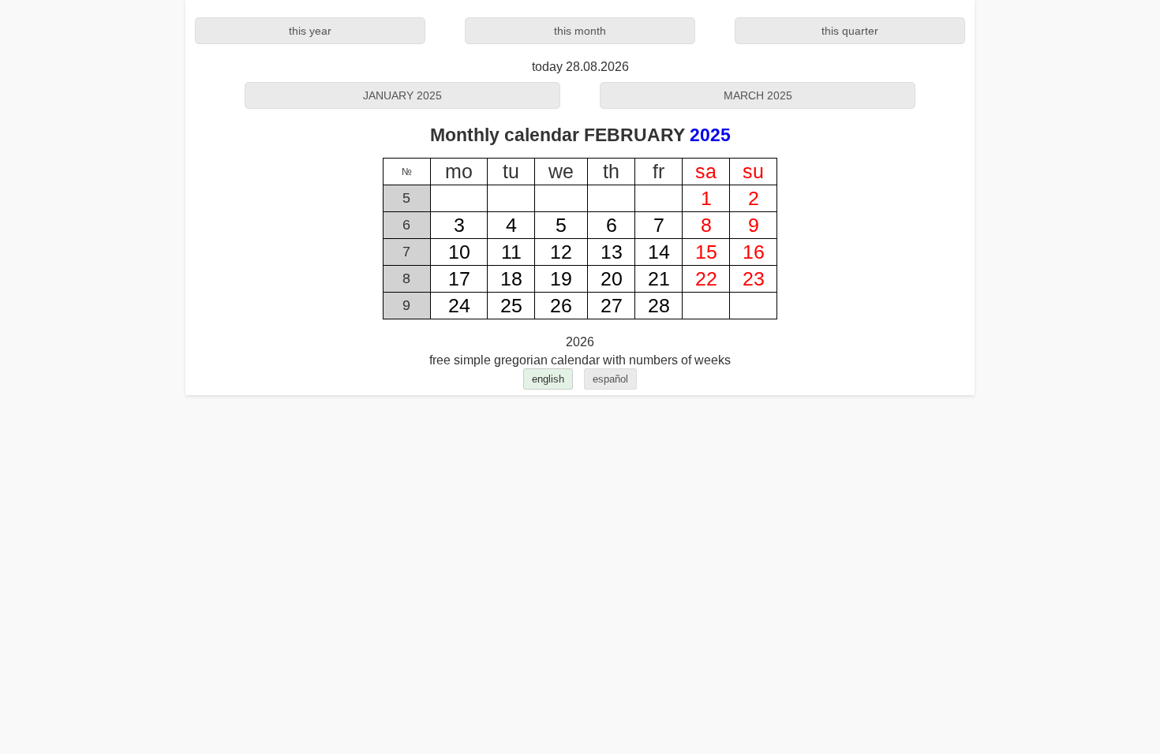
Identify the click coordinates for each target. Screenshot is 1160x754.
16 (754, 252)
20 (612, 278)
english (548, 379)
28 (659, 305)
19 (561, 278)
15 (706, 252)
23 (754, 278)
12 (561, 252)
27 (612, 305)
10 (459, 252)
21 (659, 278)
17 (459, 278)
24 (459, 305)
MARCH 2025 (758, 95)
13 (612, 252)
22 (706, 278)
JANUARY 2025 (402, 95)
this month (580, 30)
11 (511, 252)
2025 (710, 135)
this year (310, 30)
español (610, 379)
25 (511, 305)
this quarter (849, 30)
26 (561, 305)
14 (659, 252)
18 (511, 278)
